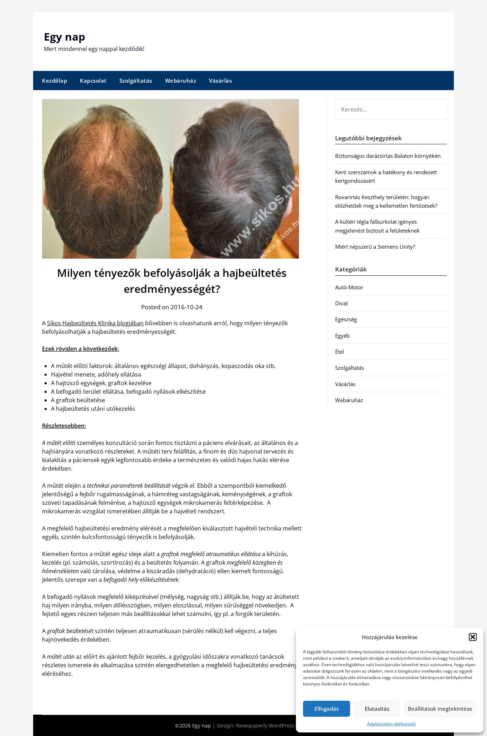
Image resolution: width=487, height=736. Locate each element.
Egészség (346, 319)
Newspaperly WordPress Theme (274, 725)
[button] (472, 637)
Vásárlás (220, 80)
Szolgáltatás (135, 80)
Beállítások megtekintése (440, 708)
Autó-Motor (349, 287)
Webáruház (180, 80)
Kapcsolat (93, 80)
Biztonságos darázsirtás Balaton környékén (388, 155)
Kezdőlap (54, 80)
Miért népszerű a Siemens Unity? (375, 246)
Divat (341, 303)
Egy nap (64, 36)
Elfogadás (326, 708)
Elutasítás (377, 708)
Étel (339, 351)
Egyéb (342, 335)
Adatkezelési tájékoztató (391, 724)
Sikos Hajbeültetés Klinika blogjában (95, 323)
